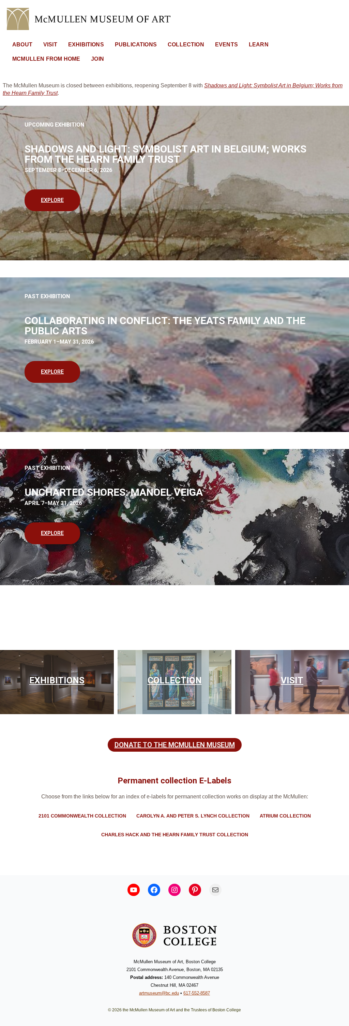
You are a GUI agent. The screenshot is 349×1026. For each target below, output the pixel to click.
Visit (292, 680)
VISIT (50, 44)
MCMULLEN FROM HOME (46, 59)
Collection (175, 680)
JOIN (97, 59)
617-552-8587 (196, 993)
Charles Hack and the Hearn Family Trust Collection (174, 834)
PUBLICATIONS (136, 44)
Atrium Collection (285, 816)
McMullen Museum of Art (75, 19)
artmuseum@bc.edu (159, 993)
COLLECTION (186, 44)
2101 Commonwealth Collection (82, 816)
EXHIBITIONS (86, 44)
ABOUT (22, 44)
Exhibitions (57, 680)
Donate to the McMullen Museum (175, 745)
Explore (52, 200)
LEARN (259, 44)
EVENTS (226, 44)
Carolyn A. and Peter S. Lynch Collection (192, 816)
